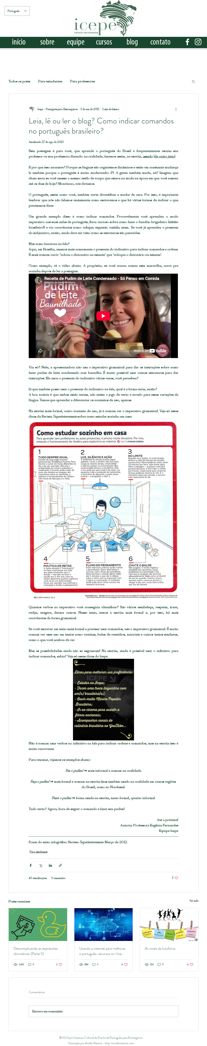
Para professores (82, 81)
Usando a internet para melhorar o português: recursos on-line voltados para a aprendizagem (102, 951)
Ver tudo (194, 900)
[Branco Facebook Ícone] (187, 41)
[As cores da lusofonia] (169, 924)
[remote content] (103, 316)
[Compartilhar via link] (60, 865)
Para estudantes (50, 81)
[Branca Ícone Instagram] (198, 41)
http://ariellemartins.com (119, 1043)
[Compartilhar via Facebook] (31, 865)
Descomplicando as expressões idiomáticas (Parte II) (36, 951)
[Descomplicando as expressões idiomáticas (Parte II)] (38, 924)
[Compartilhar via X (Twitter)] (40, 865)
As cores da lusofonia (160, 948)
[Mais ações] (175, 108)
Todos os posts (19, 81)
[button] (193, 81)
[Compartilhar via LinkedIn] (50, 865)
